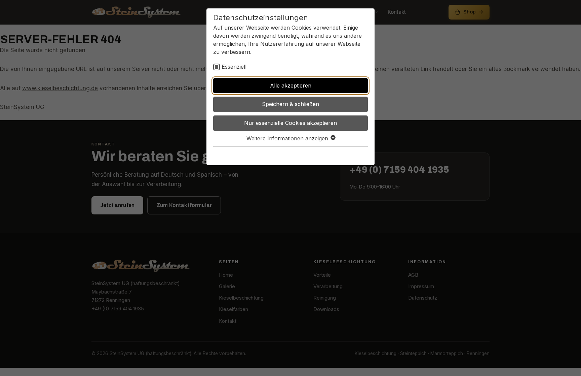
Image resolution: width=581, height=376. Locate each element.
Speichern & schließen (290, 104)
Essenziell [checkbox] (234, 66)
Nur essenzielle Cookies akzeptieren (290, 122)
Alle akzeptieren (290, 85)
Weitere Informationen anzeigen (288, 138)
